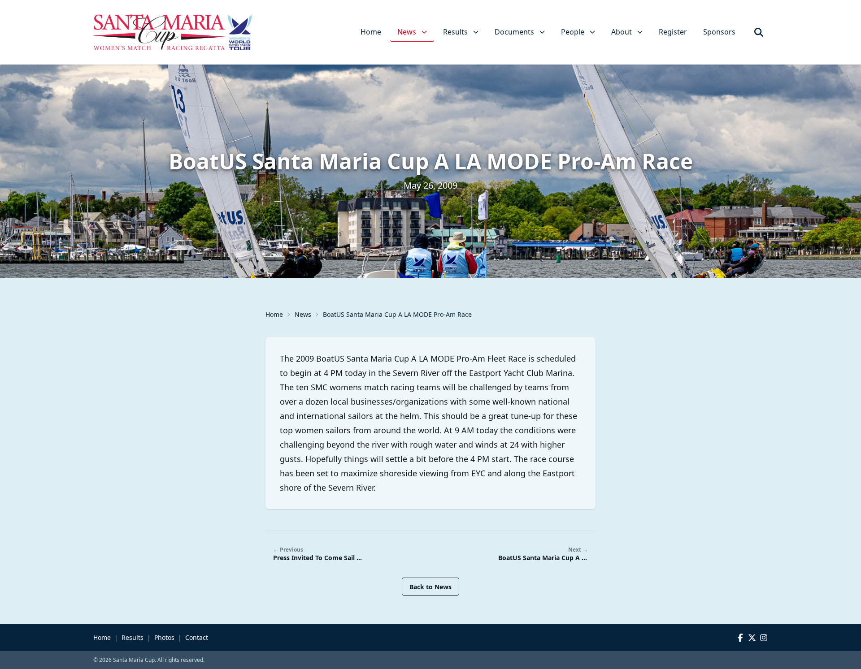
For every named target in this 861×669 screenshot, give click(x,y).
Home (371, 32)
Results (133, 637)
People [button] (572, 32)
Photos (164, 637)
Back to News (430, 587)
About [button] (621, 32)
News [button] (406, 32)
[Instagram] (764, 638)
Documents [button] (514, 32)
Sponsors (719, 32)
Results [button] (455, 32)
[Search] (759, 32)
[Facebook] (740, 638)
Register (673, 32)
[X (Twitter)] (752, 638)
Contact (196, 637)
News (303, 314)
